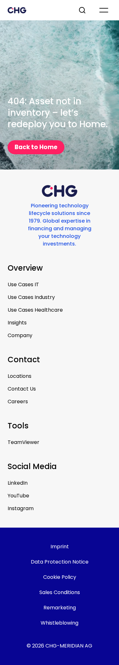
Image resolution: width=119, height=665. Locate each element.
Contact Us (22, 388)
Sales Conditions (59, 592)
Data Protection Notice (60, 561)
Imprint (59, 546)
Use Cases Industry (31, 297)
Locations (19, 376)
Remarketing (59, 607)
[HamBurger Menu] (103, 10)
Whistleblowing (59, 623)
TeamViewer (23, 442)
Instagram (21, 508)
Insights (17, 322)
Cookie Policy (59, 577)
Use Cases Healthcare (35, 310)
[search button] (83, 10)
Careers (18, 401)
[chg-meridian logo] (37, 10)
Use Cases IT (23, 284)
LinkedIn (18, 483)
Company (20, 335)
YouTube (18, 495)
